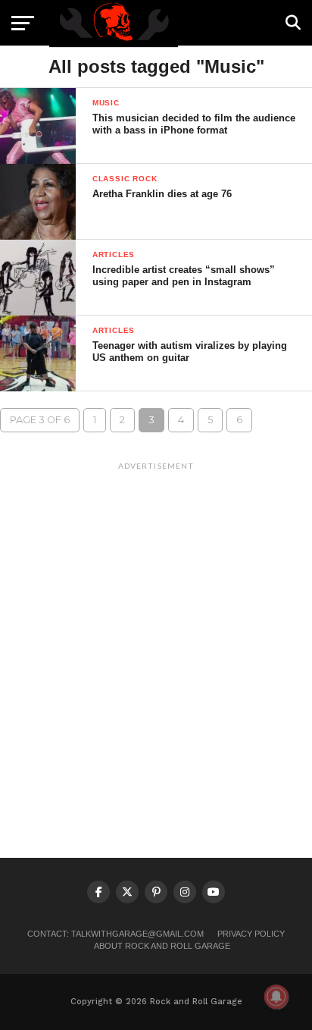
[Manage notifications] (276, 996)
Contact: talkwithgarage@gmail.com (115, 933)
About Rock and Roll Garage (162, 945)
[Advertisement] (156, 633)
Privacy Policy (251, 933)
